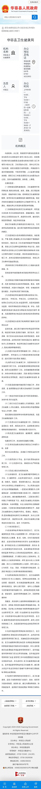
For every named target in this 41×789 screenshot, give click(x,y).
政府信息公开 (14, 28)
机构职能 (5, 31)
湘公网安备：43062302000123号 (18, 768)
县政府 (14, 787)
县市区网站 (30, 701)
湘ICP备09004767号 (20, 764)
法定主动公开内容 (27, 28)
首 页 (5, 787)
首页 (6, 28)
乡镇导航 (30, 706)
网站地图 (34, 768)
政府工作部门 (14, 31)
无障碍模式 (34, 2)
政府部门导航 (9, 706)
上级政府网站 (9, 701)
